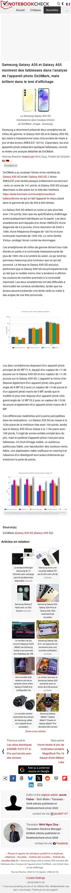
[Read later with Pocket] (56, 778)
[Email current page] (40, 785)
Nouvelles (52, 10)
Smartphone (10, 165)
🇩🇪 (7, 161)
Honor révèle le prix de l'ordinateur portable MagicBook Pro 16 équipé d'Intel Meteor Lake (50, 753)
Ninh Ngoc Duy (48, 824)
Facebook (62, 843)
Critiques (35, 10)
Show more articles (35, 731)
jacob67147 (60, 813)
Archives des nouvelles (39, 856)
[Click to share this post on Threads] (21, 778)
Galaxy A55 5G (38, 176)
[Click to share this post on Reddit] (47, 778)
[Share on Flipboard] (65, 778)
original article (49, 795)
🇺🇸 (3, 161)
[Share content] (5, 778)
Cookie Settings (35, 878)
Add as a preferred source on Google (39, 769)
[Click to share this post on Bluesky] (30, 778)
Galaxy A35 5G (12, 176)
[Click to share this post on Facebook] (13, 778)
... (67, 10)
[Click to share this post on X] (39, 778)
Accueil (20, 10)
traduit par (28, 156)
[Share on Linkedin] (31, 785)
